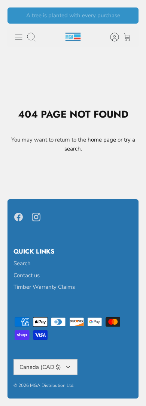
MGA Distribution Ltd (51, 385)
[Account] (111, 37)
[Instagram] (36, 217)
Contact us (26, 275)
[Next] (128, 15)
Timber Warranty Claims (44, 287)
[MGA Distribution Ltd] (73, 36)
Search (22, 263)
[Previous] (17, 15)
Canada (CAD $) (40, 367)
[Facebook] (18, 217)
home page (102, 139)
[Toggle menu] (18, 37)
